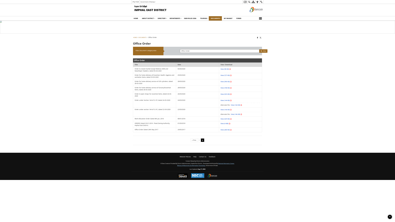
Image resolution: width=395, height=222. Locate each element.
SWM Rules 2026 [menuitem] (190, 18)
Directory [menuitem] (162, 18)
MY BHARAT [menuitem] (228, 18)
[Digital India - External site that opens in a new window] (253, 14)
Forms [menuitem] (238, 18)
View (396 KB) (225, 82)
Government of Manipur (147, 2)
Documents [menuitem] (215, 18)
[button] (260, 18)
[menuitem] (245, 2)
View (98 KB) (225, 69)
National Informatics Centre (226, 163)
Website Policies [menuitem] (185, 157)
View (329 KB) (225, 119)
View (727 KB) (225, 75)
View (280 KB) (225, 130)
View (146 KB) (225, 110)
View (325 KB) (225, 94)
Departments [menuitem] (175, 18)
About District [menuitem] (148, 18)
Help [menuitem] (194, 157)
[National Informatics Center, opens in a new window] (198, 176)
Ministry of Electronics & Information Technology (191, 165)
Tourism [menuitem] (203, 18)
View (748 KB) (225, 88)
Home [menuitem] (136, 18)
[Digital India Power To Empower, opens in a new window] (212, 176)
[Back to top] (390, 217)
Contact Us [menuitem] (202, 157)
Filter (264, 51)
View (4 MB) (225, 123)
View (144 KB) (225, 100)
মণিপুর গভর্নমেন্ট (135, 2)
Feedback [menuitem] (212, 157)
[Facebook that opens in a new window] (257, 37)
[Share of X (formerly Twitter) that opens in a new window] (260, 37)
